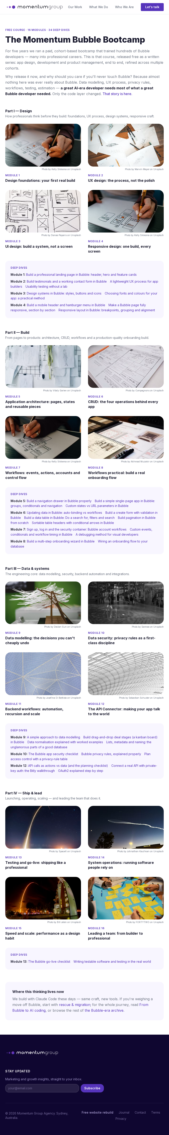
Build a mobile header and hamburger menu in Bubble (66, 305)
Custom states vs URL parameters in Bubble (97, 506)
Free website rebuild (97, 1112)
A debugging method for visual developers (107, 534)
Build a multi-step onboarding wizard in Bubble (61, 541)
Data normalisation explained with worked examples (65, 742)
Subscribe (92, 1088)
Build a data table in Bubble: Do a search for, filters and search (69, 518)
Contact (140, 1112)
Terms (155, 1112)
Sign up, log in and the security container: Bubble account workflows (77, 529)
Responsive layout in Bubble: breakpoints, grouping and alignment (107, 310)
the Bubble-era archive (104, 1010)
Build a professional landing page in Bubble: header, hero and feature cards (81, 274)
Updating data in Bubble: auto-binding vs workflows (64, 512)
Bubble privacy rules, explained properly (111, 754)
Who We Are (124, 7)
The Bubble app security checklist (53, 754)
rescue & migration (74, 1004)
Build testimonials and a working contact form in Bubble (67, 281)
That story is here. (117, 94)
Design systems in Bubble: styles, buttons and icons (64, 293)
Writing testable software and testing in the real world (112, 961)
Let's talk (152, 7)
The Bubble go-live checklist (49, 961)
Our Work (75, 7)
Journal (124, 1112)
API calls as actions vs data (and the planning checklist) (68, 765)
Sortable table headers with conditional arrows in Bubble (73, 523)
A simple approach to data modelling (53, 737)
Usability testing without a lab (46, 286)
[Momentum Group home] (34, 7)
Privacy (121, 1118)
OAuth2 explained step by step (80, 771)
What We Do (98, 7)
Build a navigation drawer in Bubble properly (59, 501)
